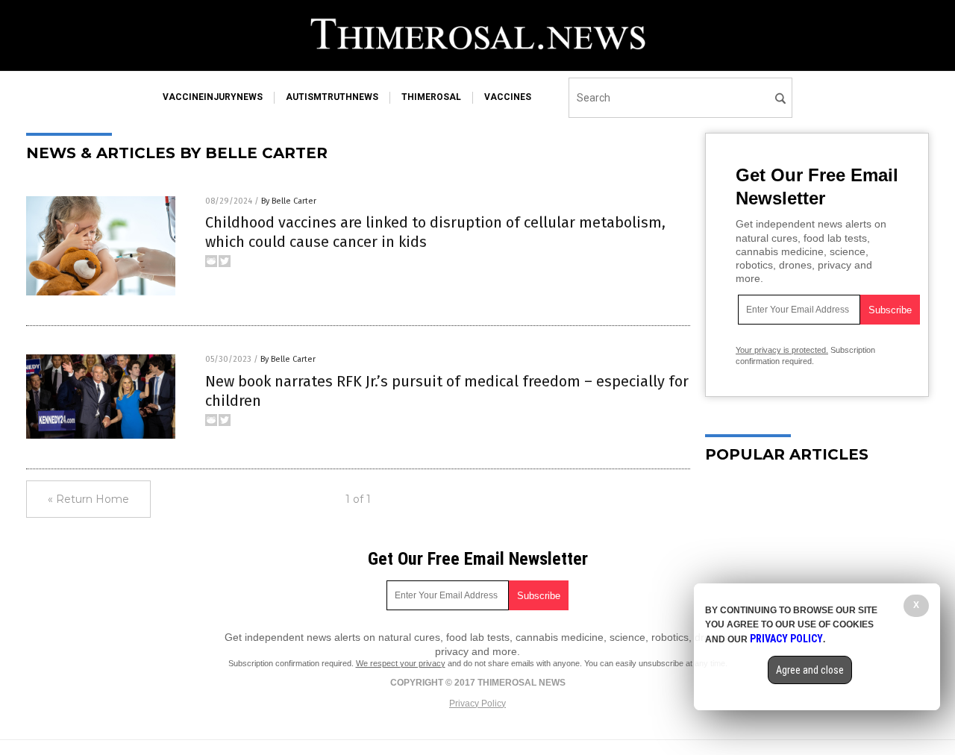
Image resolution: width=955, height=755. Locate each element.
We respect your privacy (400, 663)
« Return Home (88, 499)
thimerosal (431, 97)
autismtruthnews (332, 97)
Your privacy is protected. (782, 349)
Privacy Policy (477, 703)
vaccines (507, 97)
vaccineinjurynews (213, 97)
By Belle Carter (288, 201)
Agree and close (810, 670)
